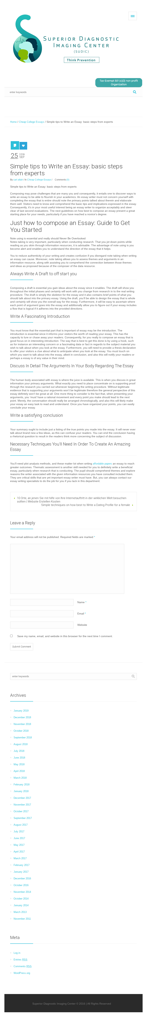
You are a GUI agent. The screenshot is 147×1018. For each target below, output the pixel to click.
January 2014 (21, 905)
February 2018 (21, 784)
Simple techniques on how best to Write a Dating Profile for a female (85, 505)
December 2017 (22, 797)
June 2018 (19, 757)
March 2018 (20, 777)
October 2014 (21, 898)
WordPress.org (22, 973)
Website (82, 624)
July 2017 (19, 831)
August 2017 (21, 824)
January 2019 (21, 710)
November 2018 (22, 724)
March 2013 (20, 912)
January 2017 (21, 871)
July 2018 (19, 750)
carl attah (18, 179)
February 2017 (21, 865)
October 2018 (21, 730)
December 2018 (22, 717)
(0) (67, 179)
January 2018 (21, 791)
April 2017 (19, 851)
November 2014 (22, 891)
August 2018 (21, 744)
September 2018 (23, 737)
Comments (23, 966)
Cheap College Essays (31, 121)
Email (81, 613)
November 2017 (22, 804)
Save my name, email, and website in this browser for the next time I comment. (65, 636)
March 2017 (20, 858)
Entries (20, 959)
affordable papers (102, 463)
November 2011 (22, 918)
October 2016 (21, 885)
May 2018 (19, 764)
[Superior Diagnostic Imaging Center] (67, 39)
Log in (17, 952)
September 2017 (23, 818)
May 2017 (19, 844)
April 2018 (19, 771)
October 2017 (21, 811)
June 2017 (19, 838)
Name (81, 602)
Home (13, 121)
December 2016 (22, 878)
